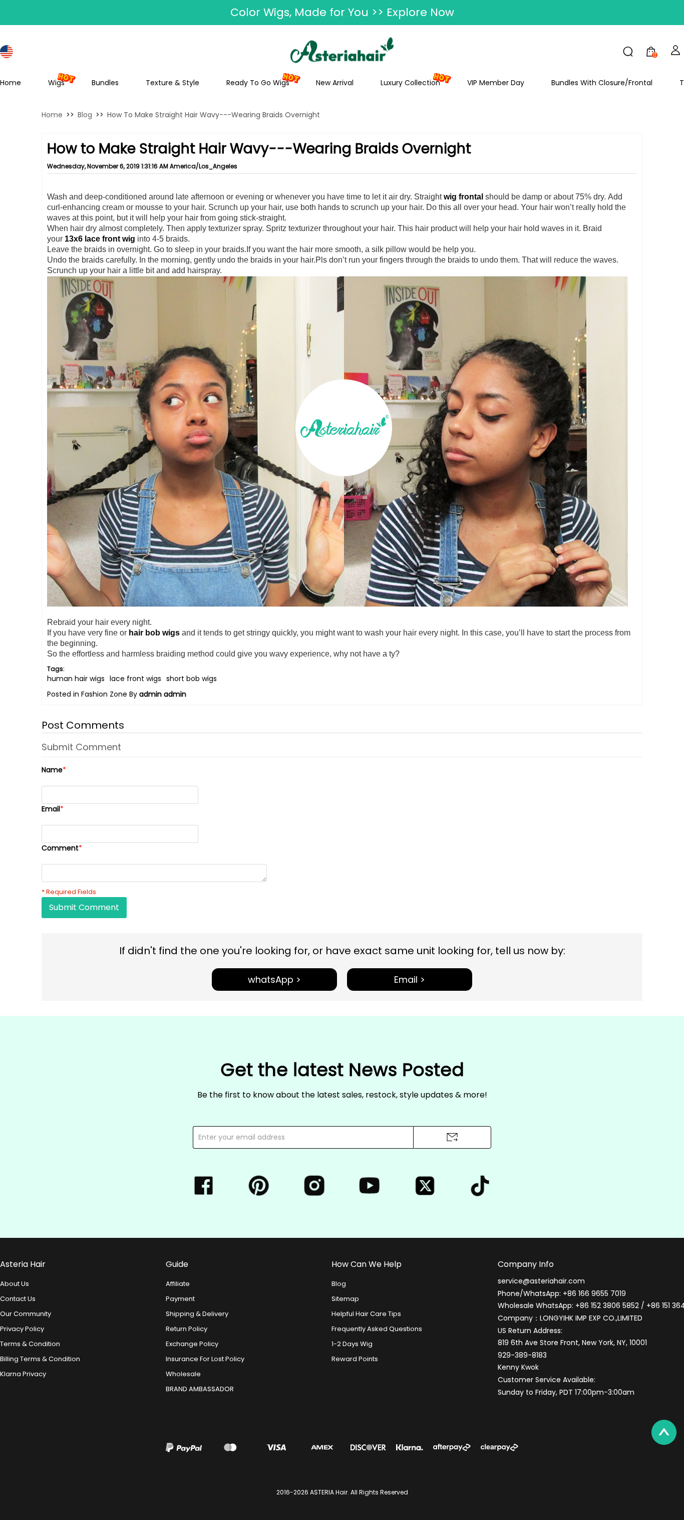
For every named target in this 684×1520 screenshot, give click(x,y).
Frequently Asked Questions (376, 1329)
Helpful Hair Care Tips (366, 1314)
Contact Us (18, 1299)
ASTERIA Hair (329, 1492)
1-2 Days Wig (352, 1344)
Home (10, 83)
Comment (62, 848)
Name (54, 770)
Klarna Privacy (23, 1374)
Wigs (56, 83)
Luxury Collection (410, 83)
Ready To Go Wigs (257, 83)
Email (53, 809)
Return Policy (186, 1329)
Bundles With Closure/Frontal (601, 83)
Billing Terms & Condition (40, 1359)
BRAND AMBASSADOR (200, 1389)
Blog (85, 115)
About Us (14, 1283)
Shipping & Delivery (197, 1314)
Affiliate (178, 1283)
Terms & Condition (30, 1344)
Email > (409, 979)
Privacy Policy (22, 1329)
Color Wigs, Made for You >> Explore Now (342, 12)
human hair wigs (76, 679)
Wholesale (183, 1374)
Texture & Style (172, 83)
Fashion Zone (104, 694)
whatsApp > (274, 979)
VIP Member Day (495, 83)
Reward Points (354, 1359)
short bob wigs (191, 679)
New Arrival (335, 83)
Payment (180, 1299)
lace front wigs (135, 679)
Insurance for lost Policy (205, 1359)
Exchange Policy (192, 1344)
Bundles (105, 83)
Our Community (25, 1314)
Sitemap (345, 1299)
